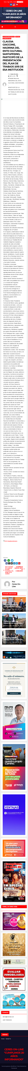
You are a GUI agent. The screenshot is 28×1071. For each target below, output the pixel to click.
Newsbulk (22, 1066)
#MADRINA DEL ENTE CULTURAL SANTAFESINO (16, 82)
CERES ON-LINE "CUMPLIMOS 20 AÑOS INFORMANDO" (14, 14)
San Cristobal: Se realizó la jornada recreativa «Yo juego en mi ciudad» (9, 570)
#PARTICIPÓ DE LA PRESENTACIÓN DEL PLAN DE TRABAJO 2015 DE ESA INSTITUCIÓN (16, 91)
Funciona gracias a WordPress (9, 1066)
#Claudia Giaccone (13, 78)
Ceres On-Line (14, 74)
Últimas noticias (7, 38)
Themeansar (14, 1068)
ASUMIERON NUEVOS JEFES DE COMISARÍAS (19, 569)
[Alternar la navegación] (15, 27)
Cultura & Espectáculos (8, 36)
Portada (18, 36)
